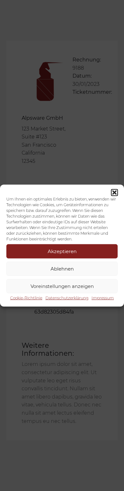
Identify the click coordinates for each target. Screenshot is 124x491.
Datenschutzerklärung (66, 298)
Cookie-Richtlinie (26, 298)
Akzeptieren (62, 251)
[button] (114, 192)
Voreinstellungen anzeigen (62, 286)
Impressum (103, 298)
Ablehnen (62, 268)
